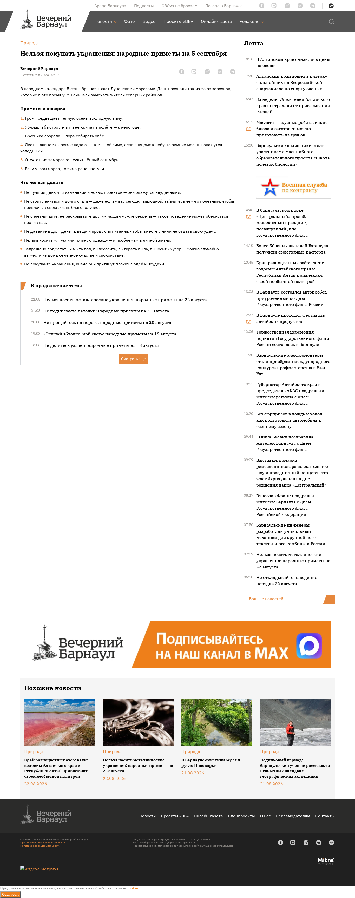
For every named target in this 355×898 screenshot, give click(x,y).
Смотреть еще (133, 358)
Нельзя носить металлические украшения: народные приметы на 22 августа (125, 299)
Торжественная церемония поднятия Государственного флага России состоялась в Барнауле (292, 338)
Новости (147, 816)
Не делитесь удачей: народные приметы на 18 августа (101, 345)
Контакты (325, 816)
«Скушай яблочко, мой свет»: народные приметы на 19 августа (109, 333)
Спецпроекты (241, 816)
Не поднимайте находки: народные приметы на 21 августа (106, 311)
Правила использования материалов (43, 842)
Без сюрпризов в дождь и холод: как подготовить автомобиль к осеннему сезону (290, 420)
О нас (265, 816)
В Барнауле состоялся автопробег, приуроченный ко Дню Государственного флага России (291, 298)
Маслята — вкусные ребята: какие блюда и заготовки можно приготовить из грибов (292, 128)
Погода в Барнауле (224, 5)
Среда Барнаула (110, 5)
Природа (33, 751)
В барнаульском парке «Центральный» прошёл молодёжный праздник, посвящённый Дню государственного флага (282, 223)
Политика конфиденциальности (40, 845)
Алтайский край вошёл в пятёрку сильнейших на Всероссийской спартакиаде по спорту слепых (291, 82)
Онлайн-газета (208, 816)
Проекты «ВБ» (175, 816)
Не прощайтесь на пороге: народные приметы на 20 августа (107, 322)
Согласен (10, 894)
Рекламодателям (293, 816)
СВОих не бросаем (180, 5)
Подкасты (144, 5)
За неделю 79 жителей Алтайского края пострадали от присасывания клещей (293, 105)
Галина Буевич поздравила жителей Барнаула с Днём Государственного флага (284, 443)
